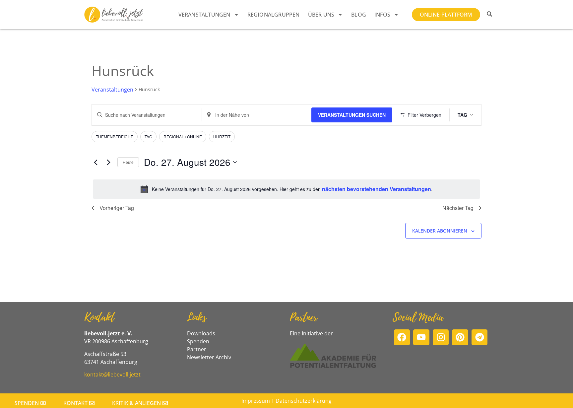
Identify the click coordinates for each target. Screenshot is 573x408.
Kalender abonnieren (439, 231)
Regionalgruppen (273, 14)
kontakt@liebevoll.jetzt (112, 374)
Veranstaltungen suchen (352, 114)
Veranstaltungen (204, 14)
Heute (128, 162)
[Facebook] (402, 337)
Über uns (321, 14)
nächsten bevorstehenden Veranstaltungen (376, 189)
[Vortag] (95, 162)
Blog (358, 14)
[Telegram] (480, 337)
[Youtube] (421, 337)
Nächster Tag (458, 208)
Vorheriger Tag (116, 208)
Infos (382, 14)
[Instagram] (441, 337)
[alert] (286, 189)
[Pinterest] (460, 337)
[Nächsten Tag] (108, 162)
